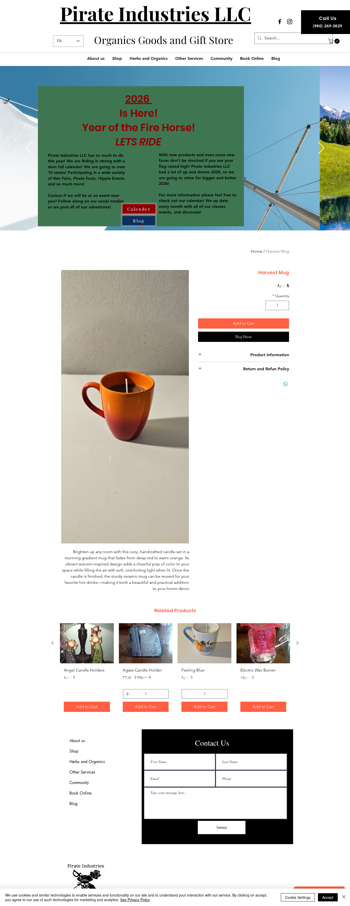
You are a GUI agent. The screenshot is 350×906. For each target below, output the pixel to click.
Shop (73, 751)
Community (79, 782)
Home (256, 251)
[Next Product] (52, 643)
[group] (175, 669)
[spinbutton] (277, 305)
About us (77, 740)
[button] (334, 41)
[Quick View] (263, 643)
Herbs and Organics (87, 761)
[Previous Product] (297, 643)
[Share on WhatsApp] (286, 384)
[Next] (321, 148)
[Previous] (29, 148)
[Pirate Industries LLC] (279, 21)
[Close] (344, 897)
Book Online (80, 793)
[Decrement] (285, 305)
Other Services (82, 772)
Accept (327, 897)
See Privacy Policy (135, 899)
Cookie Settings (298, 897)
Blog (73, 803)
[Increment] (269, 305)
